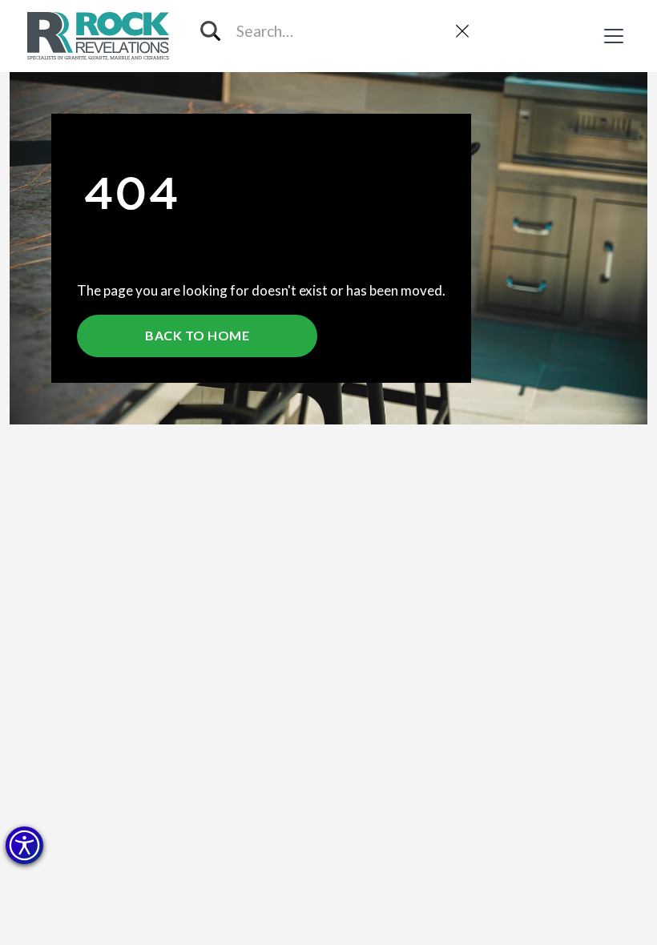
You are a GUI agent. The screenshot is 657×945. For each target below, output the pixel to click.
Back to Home (197, 335)
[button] (24, 845)
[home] (100, 36)
